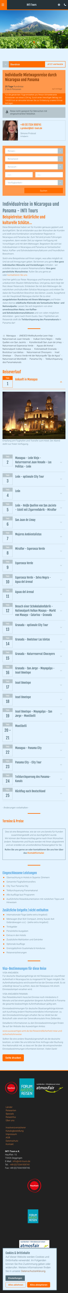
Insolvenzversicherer (16, 1127)
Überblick (15, 64)
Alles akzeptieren (38, 1284)
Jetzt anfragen (55, 64)
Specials (10, 1113)
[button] (3, 5)
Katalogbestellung (15, 1131)
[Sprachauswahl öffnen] (59, 5)
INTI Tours (31, 4)
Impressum (11, 1134)
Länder (9, 1107)
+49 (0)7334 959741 (20, 1164)
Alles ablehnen (15, 1284)
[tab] (30, 42)
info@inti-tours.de (21, 1161)
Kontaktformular (36, 853)
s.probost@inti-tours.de (31, 128)
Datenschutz (12, 1141)
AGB (8, 1137)
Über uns (10, 1120)
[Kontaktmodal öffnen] (64, 4)
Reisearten (11, 1110)
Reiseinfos (11, 1117)
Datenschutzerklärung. (33, 1271)
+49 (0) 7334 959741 (30, 124)
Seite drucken (13, 1057)
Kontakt (10, 1144)
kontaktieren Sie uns (17, 275)
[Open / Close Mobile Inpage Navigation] (6, 64)
